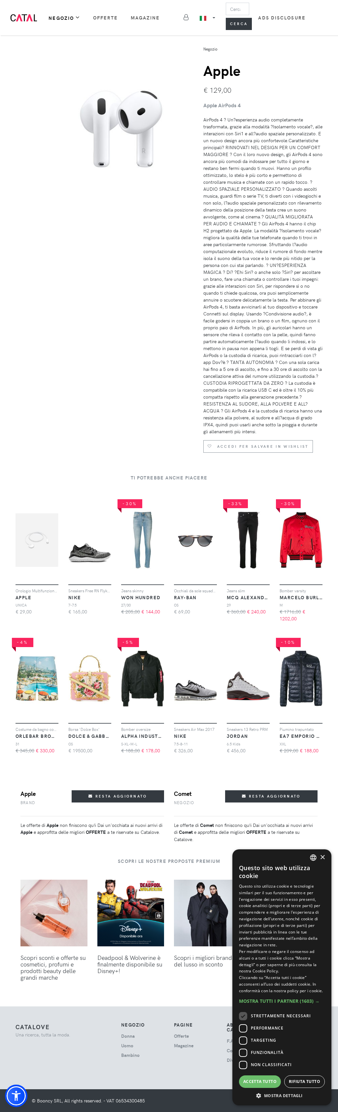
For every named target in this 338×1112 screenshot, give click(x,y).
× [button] (322, 857)
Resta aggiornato (120, 796)
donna (128, 1036)
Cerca (239, 23)
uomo (127, 1045)
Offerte (105, 18)
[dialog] (281, 977)
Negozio (61, 18)
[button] (16, 1095)
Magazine (145, 18)
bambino (130, 1055)
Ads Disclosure (281, 18)
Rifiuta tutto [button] (304, 1081)
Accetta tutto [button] (260, 1081)
